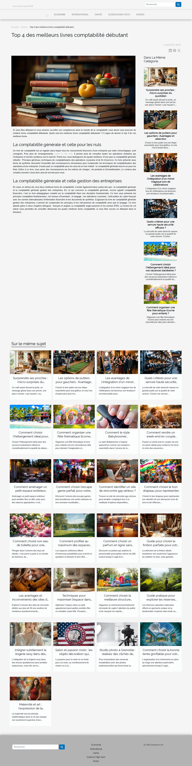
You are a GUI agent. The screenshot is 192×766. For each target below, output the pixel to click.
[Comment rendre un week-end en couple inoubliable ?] (161, 416)
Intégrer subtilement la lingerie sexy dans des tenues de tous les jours (30, 654)
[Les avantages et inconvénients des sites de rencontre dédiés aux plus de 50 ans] (30, 579)
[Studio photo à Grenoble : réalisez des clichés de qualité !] (117, 634)
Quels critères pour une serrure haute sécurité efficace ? (160, 224)
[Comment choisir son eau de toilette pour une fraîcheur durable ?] (30, 525)
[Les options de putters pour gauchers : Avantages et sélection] (160, 119)
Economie (59, 14)
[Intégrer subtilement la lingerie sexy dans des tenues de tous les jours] (30, 634)
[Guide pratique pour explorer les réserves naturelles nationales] (161, 579)
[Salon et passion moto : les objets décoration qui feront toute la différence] (74, 634)
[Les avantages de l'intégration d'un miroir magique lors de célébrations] (160, 162)
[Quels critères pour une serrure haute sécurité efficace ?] (160, 208)
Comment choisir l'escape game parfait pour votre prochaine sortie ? (74, 490)
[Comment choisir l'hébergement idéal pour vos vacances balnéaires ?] (160, 251)
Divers (140, 14)
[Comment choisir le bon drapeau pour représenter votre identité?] (161, 471)
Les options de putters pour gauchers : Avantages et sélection (160, 135)
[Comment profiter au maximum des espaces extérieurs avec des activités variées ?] (74, 525)
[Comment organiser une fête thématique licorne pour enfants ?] (160, 294)
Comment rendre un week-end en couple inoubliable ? (160, 436)
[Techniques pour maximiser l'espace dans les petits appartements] (74, 579)
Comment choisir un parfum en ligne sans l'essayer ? (117, 545)
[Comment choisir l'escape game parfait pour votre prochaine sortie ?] (74, 471)
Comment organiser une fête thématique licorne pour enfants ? (160, 310)
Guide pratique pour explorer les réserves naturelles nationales (161, 599)
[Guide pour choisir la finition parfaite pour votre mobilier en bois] (161, 525)
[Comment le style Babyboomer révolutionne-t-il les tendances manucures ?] (117, 416)
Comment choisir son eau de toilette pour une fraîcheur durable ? (30, 545)
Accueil (14, 27)
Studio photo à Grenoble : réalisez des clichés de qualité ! (117, 654)
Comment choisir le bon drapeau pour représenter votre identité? (161, 490)
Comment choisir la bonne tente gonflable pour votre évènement (160, 654)
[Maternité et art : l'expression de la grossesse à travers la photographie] (30, 688)
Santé (98, 14)
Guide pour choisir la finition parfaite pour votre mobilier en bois (161, 545)
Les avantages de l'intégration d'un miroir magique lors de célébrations (160, 180)
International (80, 14)
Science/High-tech (119, 14)
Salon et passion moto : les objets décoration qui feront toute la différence (73, 654)
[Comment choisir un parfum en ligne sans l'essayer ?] (117, 525)
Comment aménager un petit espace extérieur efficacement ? (30, 490)
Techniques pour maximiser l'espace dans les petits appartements (74, 599)
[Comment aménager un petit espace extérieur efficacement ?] (30, 471)
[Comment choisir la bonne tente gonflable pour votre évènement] (161, 634)
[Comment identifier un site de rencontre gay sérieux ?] (117, 471)
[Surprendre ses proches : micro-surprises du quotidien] (160, 76)
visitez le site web (63, 154)
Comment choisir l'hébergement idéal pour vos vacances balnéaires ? (161, 267)
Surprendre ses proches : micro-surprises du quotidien (160, 92)
